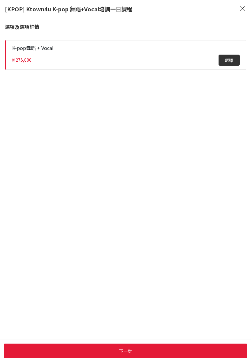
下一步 (125, 351)
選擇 (229, 60)
